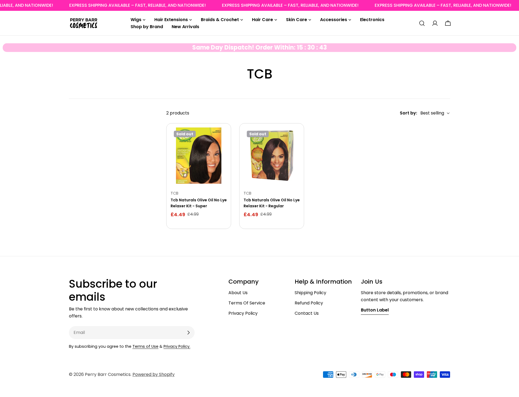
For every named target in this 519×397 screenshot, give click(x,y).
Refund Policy (309, 303)
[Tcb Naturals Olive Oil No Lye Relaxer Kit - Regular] (272, 155)
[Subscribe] (188, 332)
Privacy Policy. (177, 346)
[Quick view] (218, 139)
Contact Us (307, 313)
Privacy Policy (243, 313)
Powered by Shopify (153, 374)
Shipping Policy (310, 293)
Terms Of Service (246, 303)
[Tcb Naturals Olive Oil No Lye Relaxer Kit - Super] (199, 155)
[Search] (422, 23)
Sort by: (408, 113)
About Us (238, 293)
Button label (375, 310)
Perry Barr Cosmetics (108, 374)
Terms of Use (145, 346)
